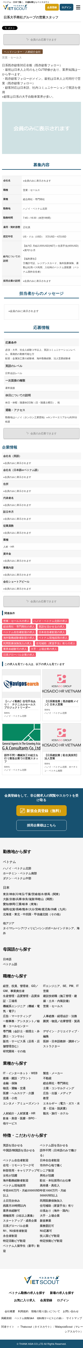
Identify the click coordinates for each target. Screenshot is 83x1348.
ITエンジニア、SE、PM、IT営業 (61, 988)
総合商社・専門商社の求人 (19, 626)
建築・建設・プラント (17, 1078)
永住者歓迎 (10, 1236)
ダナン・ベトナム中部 (17, 878)
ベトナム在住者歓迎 (15, 1160)
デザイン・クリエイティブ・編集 (61, 1033)
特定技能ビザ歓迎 (51, 1241)
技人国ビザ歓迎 (50, 1236)
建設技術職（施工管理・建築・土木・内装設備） (60, 998)
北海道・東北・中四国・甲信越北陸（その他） (32, 914)
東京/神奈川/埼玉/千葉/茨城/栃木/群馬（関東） (32, 894)
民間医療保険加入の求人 (17, 643)
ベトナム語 (10, 964)
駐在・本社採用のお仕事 (55, 1180)
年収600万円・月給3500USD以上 (21, 1192)
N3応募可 (46, 1231)
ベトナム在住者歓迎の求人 (19, 632)
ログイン (66, 7)
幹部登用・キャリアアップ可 (21, 1170)
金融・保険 (10, 1083)
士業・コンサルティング (58, 1088)
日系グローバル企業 (15, 1226)
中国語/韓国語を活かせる (19, 1150)
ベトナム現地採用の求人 (53, 637)
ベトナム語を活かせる (54, 1145)
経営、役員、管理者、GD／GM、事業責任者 (20, 988)
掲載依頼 (6, 1318)
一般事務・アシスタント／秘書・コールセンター (21, 1023)
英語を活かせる (13, 1145)
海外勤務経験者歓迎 (15, 1180)
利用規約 (23, 1311)
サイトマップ (74, 1318)
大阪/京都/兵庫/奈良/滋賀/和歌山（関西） (29, 899)
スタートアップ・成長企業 (20, 1220)
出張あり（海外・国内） (55, 1210)
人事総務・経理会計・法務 (60, 1016)
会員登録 (52, 7)
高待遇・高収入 (50, 1185)
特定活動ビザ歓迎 (14, 1241)
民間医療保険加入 (51, 1200)
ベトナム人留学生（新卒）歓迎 (21, 1248)
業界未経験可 (11, 1210)
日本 (6, 887)
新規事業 (45, 1220)
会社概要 (10, 1311)
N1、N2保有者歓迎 (15, 1231)
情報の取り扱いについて (45, 1311)
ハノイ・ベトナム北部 (17, 868)
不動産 (47, 1078)
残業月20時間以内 (14, 1205)
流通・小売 (10, 1098)
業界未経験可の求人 (15, 649)
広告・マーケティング (17, 1016)
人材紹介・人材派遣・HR (19, 1113)
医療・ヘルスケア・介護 (18, 1093)
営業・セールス (53, 1006)
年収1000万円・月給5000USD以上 (53, 1192)
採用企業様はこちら (41, 825)
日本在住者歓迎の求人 (52, 632)
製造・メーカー (53, 1073)
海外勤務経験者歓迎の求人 (19, 637)
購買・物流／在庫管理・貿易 (61, 1021)
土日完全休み (11, 1200)
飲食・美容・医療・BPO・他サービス (20, 1120)
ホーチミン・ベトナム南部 (20, 873)
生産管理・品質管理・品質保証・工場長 (21, 998)
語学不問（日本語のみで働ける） (58, 1152)
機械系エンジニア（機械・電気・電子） (21, 1008)
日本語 (7, 959)
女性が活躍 (10, 1175)
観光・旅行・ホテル (55, 1113)
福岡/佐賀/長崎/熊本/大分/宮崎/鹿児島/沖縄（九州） (35, 909)
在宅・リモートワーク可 (18, 1165)
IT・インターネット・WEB (20, 1073)
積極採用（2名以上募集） (19, 1215)
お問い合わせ (71, 1311)
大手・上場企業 (50, 1215)
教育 (46, 1098)
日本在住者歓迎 (50, 1160)
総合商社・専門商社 (55, 1083)
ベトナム (9, 861)
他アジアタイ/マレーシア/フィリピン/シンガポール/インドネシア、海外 (41, 928)
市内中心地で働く (51, 1165)
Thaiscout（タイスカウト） (36, 1326)
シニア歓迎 (47, 1170)
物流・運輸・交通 (14, 1088)
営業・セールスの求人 (16, 621)
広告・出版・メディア (57, 1093)
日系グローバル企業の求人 (19, 654)
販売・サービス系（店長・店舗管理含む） (21, 1043)
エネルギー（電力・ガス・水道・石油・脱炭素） (61, 1105)
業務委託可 (47, 1226)
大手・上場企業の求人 (44, 649)
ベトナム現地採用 (14, 1185)
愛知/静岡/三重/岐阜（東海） (21, 904)
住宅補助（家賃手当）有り (57, 1205)
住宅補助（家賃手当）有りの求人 (55, 643)
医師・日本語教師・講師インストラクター (61, 1043)
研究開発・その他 (14, 1051)
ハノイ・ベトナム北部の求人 (50, 621)
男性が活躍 (47, 1175)
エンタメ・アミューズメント (21, 1103)
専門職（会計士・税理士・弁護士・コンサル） (21, 1033)
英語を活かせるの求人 (52, 626)
